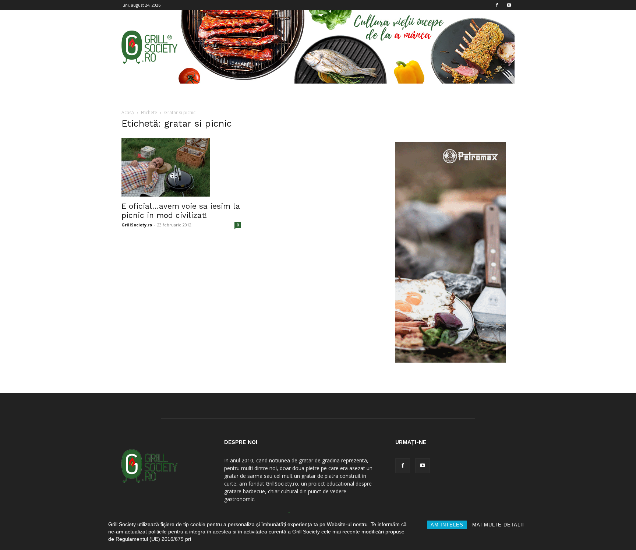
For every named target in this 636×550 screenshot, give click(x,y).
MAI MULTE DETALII (498, 525)
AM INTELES (447, 525)
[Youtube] (509, 5)
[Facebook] (496, 5)
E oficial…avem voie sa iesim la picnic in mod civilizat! (180, 210)
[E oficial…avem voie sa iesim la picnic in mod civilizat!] (181, 167)
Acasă (127, 112)
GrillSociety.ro (136, 225)
